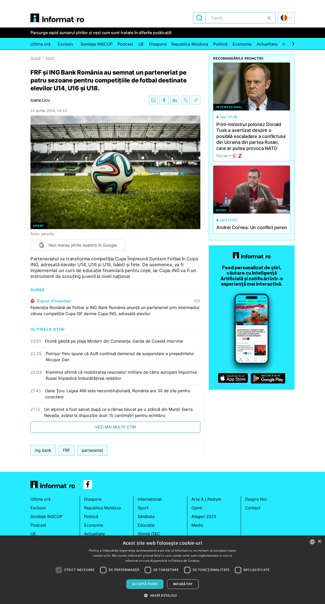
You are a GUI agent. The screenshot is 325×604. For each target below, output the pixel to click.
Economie (242, 44)
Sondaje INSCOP (96, 44)
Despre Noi (256, 499)
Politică (220, 44)
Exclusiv (65, 44)
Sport (50, 58)
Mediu (197, 525)
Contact (253, 507)
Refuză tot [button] (183, 584)
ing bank (43, 450)
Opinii (196, 507)
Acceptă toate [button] (144, 584)
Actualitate (267, 44)
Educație (146, 525)
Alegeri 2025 (203, 516)
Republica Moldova (189, 44)
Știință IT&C (149, 533)
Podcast (125, 44)
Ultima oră (40, 44)
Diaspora (157, 44)
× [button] (319, 541)
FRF (66, 450)
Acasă (35, 58)
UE (141, 44)
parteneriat (92, 450)
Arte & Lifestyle (206, 499)
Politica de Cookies (186, 560)
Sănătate (146, 516)
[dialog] (162, 570)
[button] (162, 595)
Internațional (149, 499)
